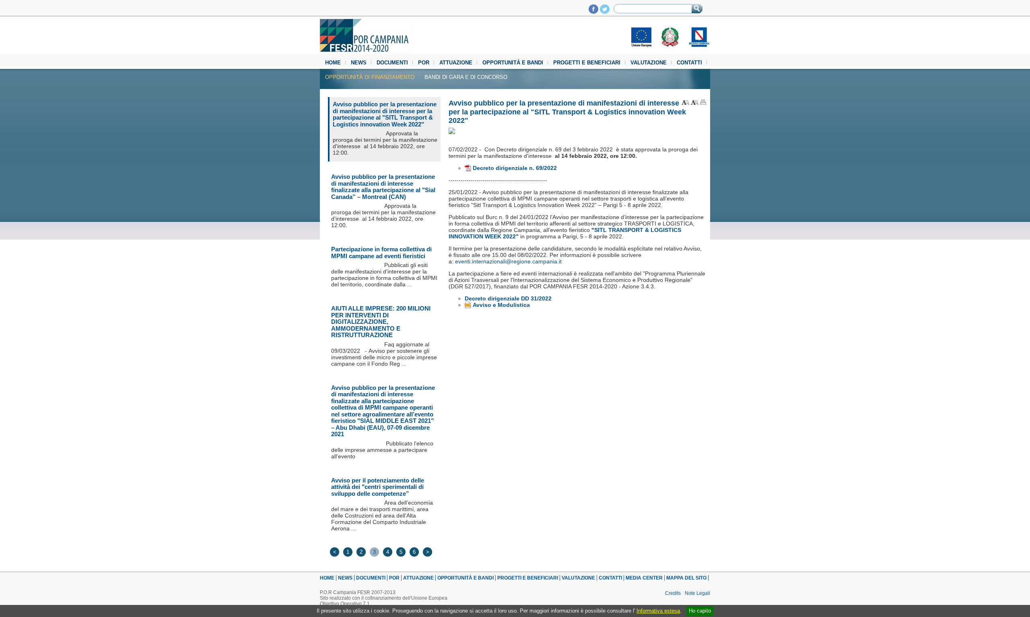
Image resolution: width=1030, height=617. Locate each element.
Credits (673, 593)
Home (333, 63)
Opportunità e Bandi (512, 63)
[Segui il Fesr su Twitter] (605, 11)
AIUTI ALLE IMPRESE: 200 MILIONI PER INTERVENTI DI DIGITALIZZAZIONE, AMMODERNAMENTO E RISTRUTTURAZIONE (381, 321)
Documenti (392, 63)
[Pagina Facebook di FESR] (593, 11)
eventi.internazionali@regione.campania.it (508, 261)
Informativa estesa (658, 611)
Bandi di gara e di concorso (465, 77)
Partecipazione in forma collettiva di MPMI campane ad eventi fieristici (381, 252)
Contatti (689, 63)
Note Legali (697, 593)
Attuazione (455, 63)
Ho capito (700, 611)
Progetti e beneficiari (586, 63)
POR (423, 63)
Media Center (644, 578)
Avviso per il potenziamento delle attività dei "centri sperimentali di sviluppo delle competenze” (377, 487)
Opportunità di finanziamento (369, 77)
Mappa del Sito (686, 578)
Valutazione (648, 63)
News (359, 63)
